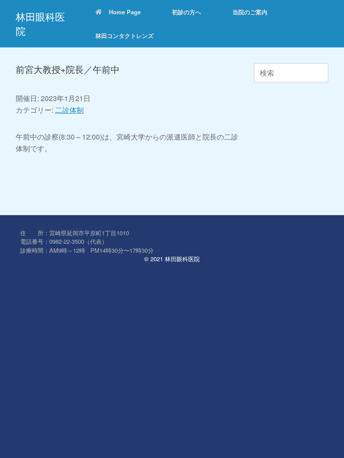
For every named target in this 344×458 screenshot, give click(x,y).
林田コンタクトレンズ (124, 35)
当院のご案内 (249, 12)
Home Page (125, 12)
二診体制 (69, 110)
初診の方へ (186, 12)
